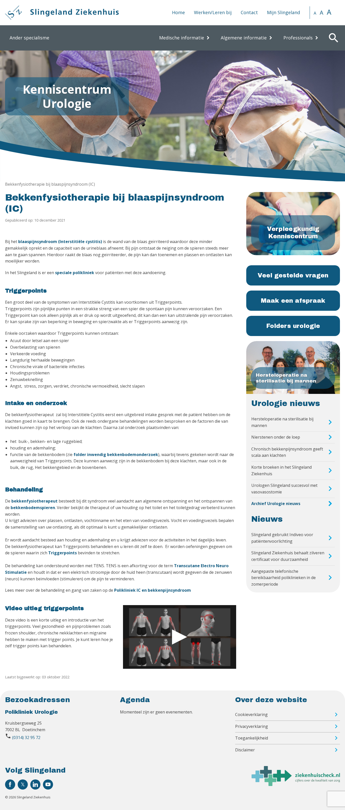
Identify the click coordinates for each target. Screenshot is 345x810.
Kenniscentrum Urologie (67, 96)
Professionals (298, 38)
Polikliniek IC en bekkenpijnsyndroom (152, 590)
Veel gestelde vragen (293, 275)
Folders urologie (293, 326)
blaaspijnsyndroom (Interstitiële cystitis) (60, 241)
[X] (23, 784)
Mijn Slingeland (283, 12)
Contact (249, 12)
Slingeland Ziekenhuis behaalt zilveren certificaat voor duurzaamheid (287, 556)
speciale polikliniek (74, 272)
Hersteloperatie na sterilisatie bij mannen (282, 422)
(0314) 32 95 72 (26, 737)
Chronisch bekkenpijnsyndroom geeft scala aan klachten (287, 452)
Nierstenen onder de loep (275, 437)
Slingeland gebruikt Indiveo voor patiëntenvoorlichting (282, 538)
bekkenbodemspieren (33, 507)
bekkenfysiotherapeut (35, 501)
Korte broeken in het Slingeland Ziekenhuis (281, 470)
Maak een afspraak (293, 300)
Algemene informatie (244, 38)
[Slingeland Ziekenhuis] (62, 12)
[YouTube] (48, 784)
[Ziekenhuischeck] (296, 784)
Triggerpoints (62, 553)
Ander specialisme (29, 38)
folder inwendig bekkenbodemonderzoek (115, 454)
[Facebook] (10, 784)
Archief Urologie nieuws (275, 503)
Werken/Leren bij (213, 12)
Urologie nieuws (285, 403)
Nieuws (267, 519)
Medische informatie (181, 38)
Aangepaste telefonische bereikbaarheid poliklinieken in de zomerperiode (283, 577)
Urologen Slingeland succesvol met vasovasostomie (284, 489)
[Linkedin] (35, 784)
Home (178, 12)
